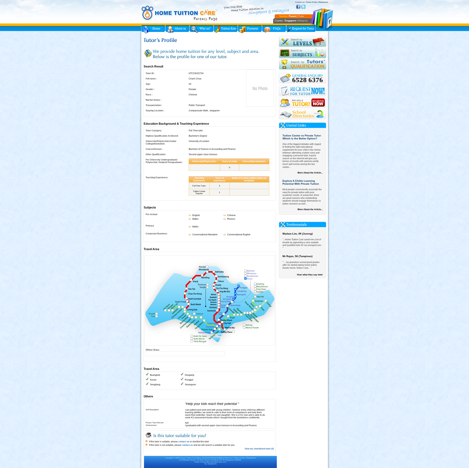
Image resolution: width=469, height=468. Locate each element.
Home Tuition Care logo (179, 13)
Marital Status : (153, 100)
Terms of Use (311, 2)
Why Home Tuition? (201, 29)
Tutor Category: (154, 130)
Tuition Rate (226, 29)
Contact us (299, 2)
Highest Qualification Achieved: (162, 136)
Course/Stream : (154, 149)
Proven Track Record (154, 423)
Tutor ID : (150, 73)
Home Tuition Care (188, 458)
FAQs (274, 29)
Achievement (151, 425)
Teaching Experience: (157, 177)
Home (153, 29)
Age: (148, 84)
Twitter (303, 7)
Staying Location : (155, 110)
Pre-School (151, 214)
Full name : (151, 78)
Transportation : (154, 105)
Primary (150, 225)
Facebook (298, 7)
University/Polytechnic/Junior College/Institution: (161, 142)
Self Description (152, 410)
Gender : (150, 89)
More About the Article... (310, 172)
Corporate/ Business (156, 233)
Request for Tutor (301, 29)
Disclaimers (323, 2)
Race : (149, 94)
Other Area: (153, 349)
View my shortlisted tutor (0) (259, 448)
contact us (183, 441)
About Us (177, 29)
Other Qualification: (156, 154)
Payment (250, 29)
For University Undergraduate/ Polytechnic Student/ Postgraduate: (164, 161)
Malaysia (303, 20)
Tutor (301, 16)
